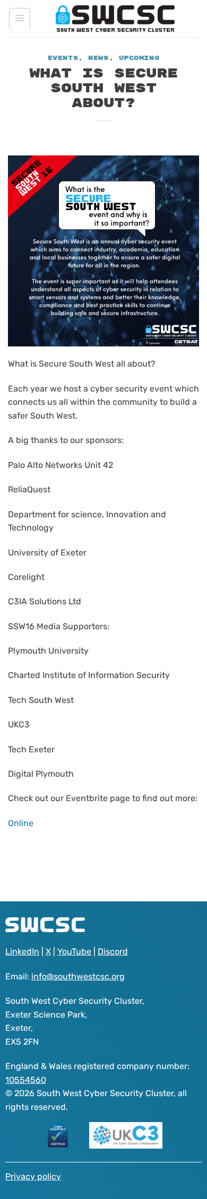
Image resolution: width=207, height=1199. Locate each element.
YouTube (74, 951)
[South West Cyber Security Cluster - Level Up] (115, 18)
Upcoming (139, 58)
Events (63, 58)
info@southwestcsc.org (78, 976)
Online (20, 823)
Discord (113, 951)
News (98, 58)
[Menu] (19, 18)
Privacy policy (33, 1176)
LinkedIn (22, 951)
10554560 (25, 1080)
